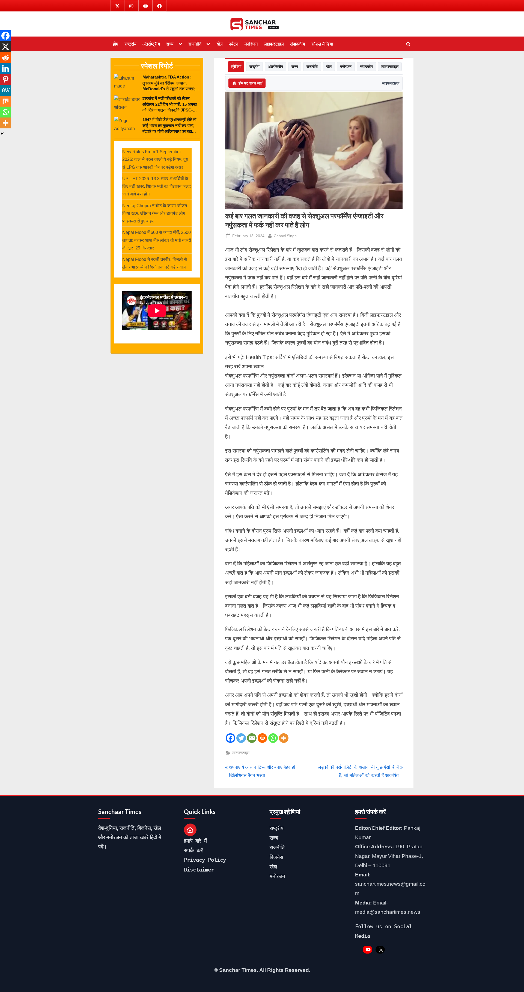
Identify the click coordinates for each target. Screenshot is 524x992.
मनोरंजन (251, 43)
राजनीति (194, 43)
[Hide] (2, 133)
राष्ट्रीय (130, 43)
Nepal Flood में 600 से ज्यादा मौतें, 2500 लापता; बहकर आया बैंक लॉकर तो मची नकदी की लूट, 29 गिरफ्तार (156, 240)
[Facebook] (230, 738)
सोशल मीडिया (322, 43)
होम (115, 43)
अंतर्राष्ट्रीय (151, 43)
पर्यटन (233, 43)
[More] (283, 738)
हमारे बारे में (195, 841)
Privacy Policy (205, 860)
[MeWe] (5, 90)
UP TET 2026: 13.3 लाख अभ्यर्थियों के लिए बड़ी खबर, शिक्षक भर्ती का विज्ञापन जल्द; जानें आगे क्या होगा (156, 186)
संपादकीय (297, 43)
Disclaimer (199, 870)
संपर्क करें (193, 850)
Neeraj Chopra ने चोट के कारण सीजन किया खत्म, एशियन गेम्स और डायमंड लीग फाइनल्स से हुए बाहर (154, 213)
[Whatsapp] (273, 738)
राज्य (170, 43)
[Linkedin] (5, 68)
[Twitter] (241, 738)
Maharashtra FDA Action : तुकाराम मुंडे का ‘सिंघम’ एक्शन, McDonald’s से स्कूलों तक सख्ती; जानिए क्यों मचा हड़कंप (168, 83)
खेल (219, 43)
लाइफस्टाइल (274, 43)
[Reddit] (5, 57)
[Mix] (5, 101)
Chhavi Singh (285, 235)
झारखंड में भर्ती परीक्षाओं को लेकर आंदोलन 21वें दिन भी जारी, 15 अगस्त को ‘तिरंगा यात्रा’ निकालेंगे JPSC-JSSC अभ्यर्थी (169, 104)
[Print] (262, 738)
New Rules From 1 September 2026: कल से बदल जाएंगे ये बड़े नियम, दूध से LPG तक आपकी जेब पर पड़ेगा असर (155, 159)
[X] (5, 46)
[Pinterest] (5, 79)
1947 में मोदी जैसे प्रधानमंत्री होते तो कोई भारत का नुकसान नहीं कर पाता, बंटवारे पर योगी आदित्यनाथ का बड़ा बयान (169, 125)
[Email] (252, 738)
